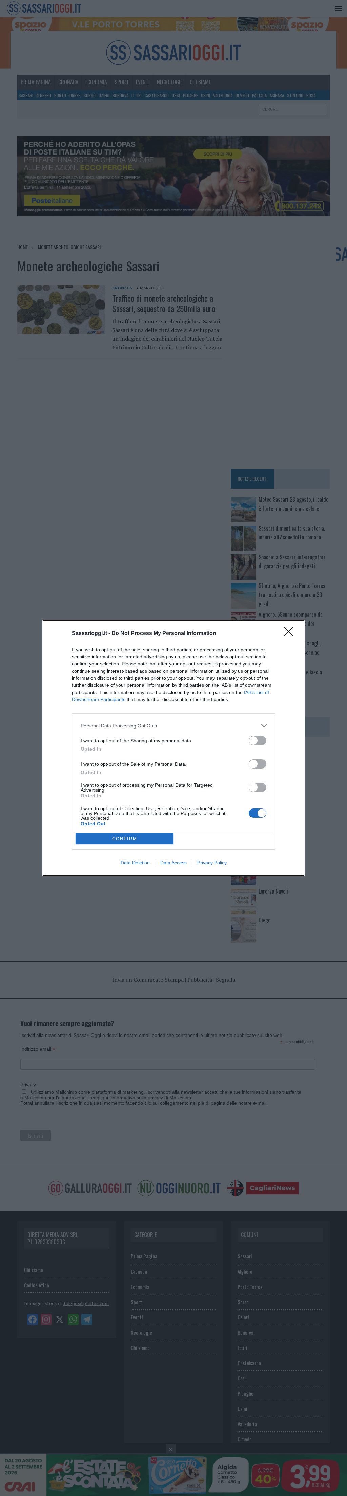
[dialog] (173, 748)
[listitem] (173, 725)
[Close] (290, 633)
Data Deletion (135, 862)
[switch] (257, 740)
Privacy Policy (212, 862)
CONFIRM (124, 838)
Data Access (173, 862)
